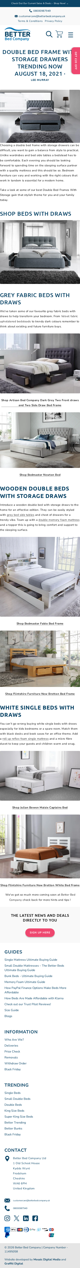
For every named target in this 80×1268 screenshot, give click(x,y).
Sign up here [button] (40, 932)
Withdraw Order (15, 1063)
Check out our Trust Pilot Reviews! (27, 1004)
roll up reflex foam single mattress (25, 739)
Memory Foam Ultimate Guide (24, 982)
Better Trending (15, 1123)
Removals (11, 1057)
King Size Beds (14, 1111)
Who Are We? (14, 1040)
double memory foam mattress (59, 520)
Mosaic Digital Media (46, 1259)
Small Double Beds (17, 1099)
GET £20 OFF (76, 61)
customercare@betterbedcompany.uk (31, 1200)
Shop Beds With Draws (35, 213)
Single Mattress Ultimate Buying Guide (30, 960)
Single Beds (12, 1093)
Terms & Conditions (30, 21)
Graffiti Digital (13, 1263)
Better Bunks (13, 1128)
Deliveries (11, 1046)
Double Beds (13, 1105)
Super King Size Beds (18, 1117)
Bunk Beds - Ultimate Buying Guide (28, 976)
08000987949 (20, 1208)
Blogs (8, 1016)
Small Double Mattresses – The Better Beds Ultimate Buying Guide (34, 968)
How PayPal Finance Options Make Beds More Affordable (35, 990)
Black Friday (12, 1069)
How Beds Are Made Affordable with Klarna (33, 998)
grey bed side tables (20, 515)
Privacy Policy (53, 21)
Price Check (12, 1052)
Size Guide (11, 1010)
